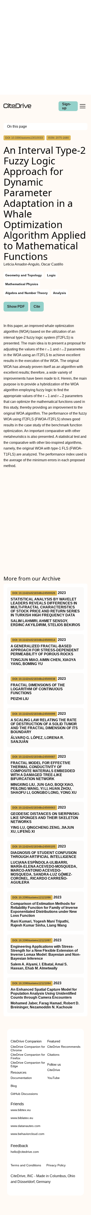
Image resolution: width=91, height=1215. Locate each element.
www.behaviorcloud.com (27, 1134)
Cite (37, 306)
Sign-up (66, 106)
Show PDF (16, 306)
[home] (17, 107)
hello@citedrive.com (25, 1151)
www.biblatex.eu (22, 1118)
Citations (53, 1054)
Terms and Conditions (26, 1165)
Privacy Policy (56, 1165)
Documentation (21, 1078)
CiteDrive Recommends (63, 1046)
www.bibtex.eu (21, 1110)
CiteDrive (53, 1070)
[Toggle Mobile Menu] (82, 106)
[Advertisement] (45, 47)
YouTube (53, 1078)
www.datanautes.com (25, 1126)
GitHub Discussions (24, 1094)
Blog (14, 1086)
